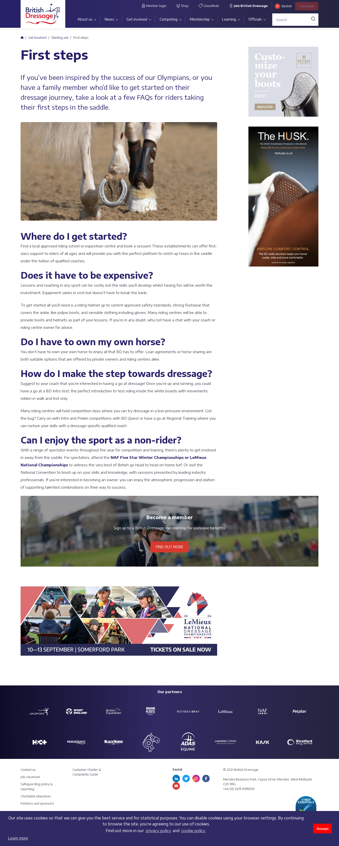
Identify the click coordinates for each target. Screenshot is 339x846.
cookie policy (193, 830)
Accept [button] (323, 829)
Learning (229, 19)
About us (84, 19)
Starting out (59, 37)
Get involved (137, 19)
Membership (200, 19)
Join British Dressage (250, 6)
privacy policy (158, 830)
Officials (255, 19)
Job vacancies (30, 777)
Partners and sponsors (37, 803)
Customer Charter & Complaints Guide (86, 772)
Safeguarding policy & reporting (37, 786)
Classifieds (211, 6)
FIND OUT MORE (169, 547)
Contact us (28, 770)
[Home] (22, 37)
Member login (155, 6)
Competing (168, 19)
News (109, 19)
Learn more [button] (18, 838)
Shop (184, 6)
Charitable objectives (36, 796)
